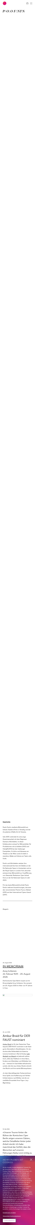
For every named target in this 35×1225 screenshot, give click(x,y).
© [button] (32, 810)
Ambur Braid (7, 1044)
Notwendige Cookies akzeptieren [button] (12, 1216)
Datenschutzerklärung (9, 1199)
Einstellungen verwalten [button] (9, 1212)
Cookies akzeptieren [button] (9, 1220)
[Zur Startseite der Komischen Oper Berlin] (4, 3)
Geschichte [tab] (6, 822)
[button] (31, 3)
